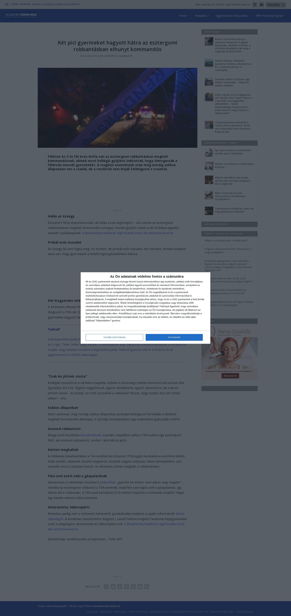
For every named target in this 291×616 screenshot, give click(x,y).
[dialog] (145, 308)
